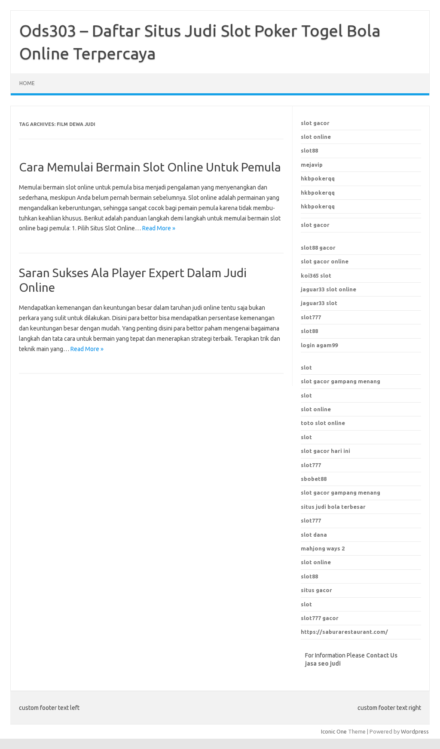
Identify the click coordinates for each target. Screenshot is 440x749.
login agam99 (319, 345)
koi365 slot (316, 275)
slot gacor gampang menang (340, 381)
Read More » (158, 228)
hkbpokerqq (318, 178)
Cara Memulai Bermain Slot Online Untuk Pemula (150, 167)
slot (306, 367)
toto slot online (323, 423)
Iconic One (334, 731)
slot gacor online (324, 261)
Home (27, 83)
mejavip (312, 165)
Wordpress (415, 731)
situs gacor (316, 590)
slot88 (309, 150)
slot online (316, 137)
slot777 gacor (320, 618)
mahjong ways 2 (323, 548)
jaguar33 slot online (328, 289)
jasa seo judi (323, 663)
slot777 (311, 317)
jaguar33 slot (319, 303)
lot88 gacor (318, 248)
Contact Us (381, 655)
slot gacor (315, 123)
